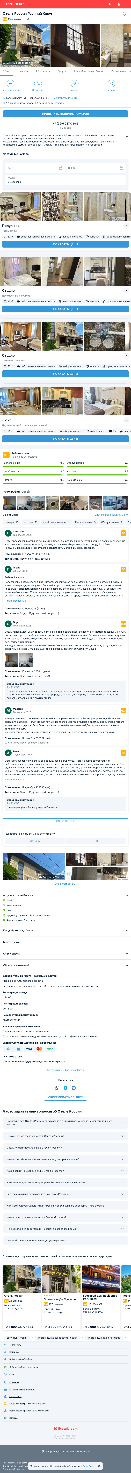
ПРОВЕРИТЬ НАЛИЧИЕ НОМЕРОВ (65, 113)
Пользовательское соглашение (18, 1462)
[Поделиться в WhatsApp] (57, 1088)
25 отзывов (43, 71)
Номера (23, 71)
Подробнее (88, 1466)
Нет (96, 840)
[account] (119, 4)
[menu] (127, 4)
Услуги (62, 71)
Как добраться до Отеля (88, 71)
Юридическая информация (16, 1466)
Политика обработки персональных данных (24, 1469)
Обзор (6, 71)
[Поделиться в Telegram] (65, 1088)
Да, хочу (35, 840)
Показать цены (65, 244)
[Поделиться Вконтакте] (74, 1088)
